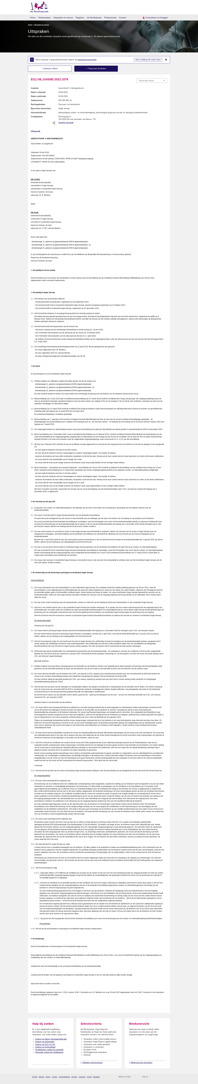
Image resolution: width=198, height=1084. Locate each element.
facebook (154, 1076)
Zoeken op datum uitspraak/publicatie (51, 1039)
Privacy (48, 1077)
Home (33, 17)
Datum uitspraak (38, 92)
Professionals (110, 17)
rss (133, 1076)
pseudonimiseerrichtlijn (87, 60)
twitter (150, 1076)
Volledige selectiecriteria (92, 1062)
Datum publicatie (38, 96)
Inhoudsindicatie (38, 112)
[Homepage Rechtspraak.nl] (38, 7)
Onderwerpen (44, 17)
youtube (165, 1076)
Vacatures (82, 1077)
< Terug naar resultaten (96, 68)
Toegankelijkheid (64, 1077)
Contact (122, 17)
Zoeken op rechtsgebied (45, 1047)
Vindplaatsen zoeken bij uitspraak (49, 1050)
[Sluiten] (166, 60)
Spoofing (74, 1077)
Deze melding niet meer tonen (148, 60)
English (34, 1077)
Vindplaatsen (37, 117)
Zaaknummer (37, 100)
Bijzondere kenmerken (41, 108)
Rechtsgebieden (38, 104)
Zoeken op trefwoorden (44, 1042)
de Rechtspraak (94, 17)
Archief (89, 1077)
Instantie (35, 88)
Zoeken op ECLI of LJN (45, 1044)
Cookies (54, 1077)
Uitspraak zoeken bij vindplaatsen (49, 1052)
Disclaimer (96, 1077)
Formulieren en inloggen (157, 17)
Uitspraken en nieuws (63, 17)
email (137, 1076)
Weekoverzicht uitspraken (141, 1062)
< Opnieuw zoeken (50, 68)
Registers (80, 17)
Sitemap (41, 1077)
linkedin (161, 1076)
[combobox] (152, 80)
